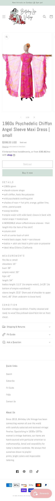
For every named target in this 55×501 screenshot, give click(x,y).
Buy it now (27, 172)
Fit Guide (10, 387)
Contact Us (11, 401)
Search (9, 374)
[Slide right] (34, 117)
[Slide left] (20, 117)
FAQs (8, 394)
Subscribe (10, 380)
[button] (3, 16)
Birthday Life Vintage (24, 495)
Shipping (5, 147)
